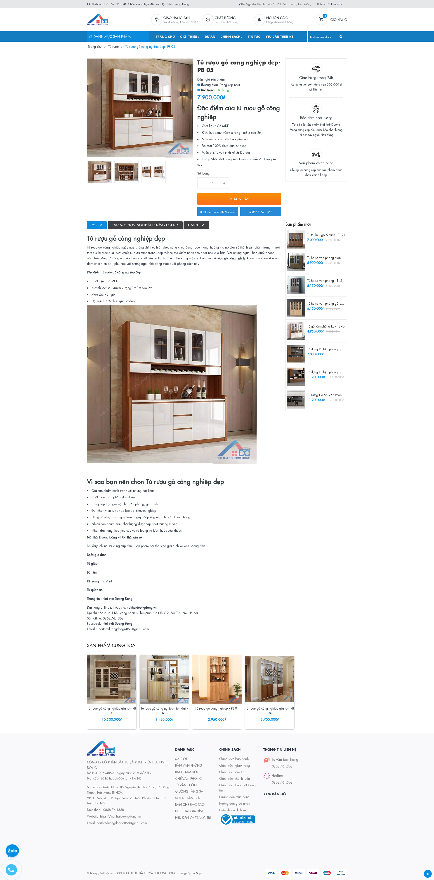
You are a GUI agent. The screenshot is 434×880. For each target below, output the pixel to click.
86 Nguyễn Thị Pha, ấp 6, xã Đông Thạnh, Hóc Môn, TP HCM (282, 4)
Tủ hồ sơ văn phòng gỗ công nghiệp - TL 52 (337, 303)
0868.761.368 (282, 766)
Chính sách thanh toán (234, 778)
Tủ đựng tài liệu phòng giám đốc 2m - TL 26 (337, 349)
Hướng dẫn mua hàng (234, 796)
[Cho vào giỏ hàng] (105, 709)
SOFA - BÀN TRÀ (187, 798)
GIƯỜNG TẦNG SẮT (190, 791)
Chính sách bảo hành (234, 758)
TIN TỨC (254, 36)
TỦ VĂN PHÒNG (187, 785)
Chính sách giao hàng (234, 765)
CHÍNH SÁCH (231, 36)
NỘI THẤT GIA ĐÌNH (189, 811)
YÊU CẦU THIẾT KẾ (279, 36)
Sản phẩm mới (298, 224)
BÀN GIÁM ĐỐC (187, 772)
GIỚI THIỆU (189, 36)
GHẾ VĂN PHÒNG (188, 778)
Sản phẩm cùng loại (112, 645)
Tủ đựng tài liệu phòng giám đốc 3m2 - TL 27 (338, 372)
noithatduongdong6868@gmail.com (122, 822)
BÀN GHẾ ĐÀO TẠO (190, 804)
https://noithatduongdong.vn (120, 816)
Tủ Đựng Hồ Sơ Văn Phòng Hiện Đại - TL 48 (337, 394)
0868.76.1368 (261, 212)
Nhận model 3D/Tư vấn (219, 212)
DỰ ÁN (210, 36)
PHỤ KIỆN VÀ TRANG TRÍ (193, 817)
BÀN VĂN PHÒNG (188, 765)
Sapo (199, 873)
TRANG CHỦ (165, 36)
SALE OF (181, 758)
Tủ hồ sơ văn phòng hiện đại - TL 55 (331, 257)
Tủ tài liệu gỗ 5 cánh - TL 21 (326, 234)
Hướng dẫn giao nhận (234, 803)
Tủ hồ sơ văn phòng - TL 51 (325, 280)
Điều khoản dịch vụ (232, 810)
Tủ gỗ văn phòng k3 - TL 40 (326, 326)
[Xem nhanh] (116, 709)
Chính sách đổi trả (232, 772)
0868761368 (112, 4)
